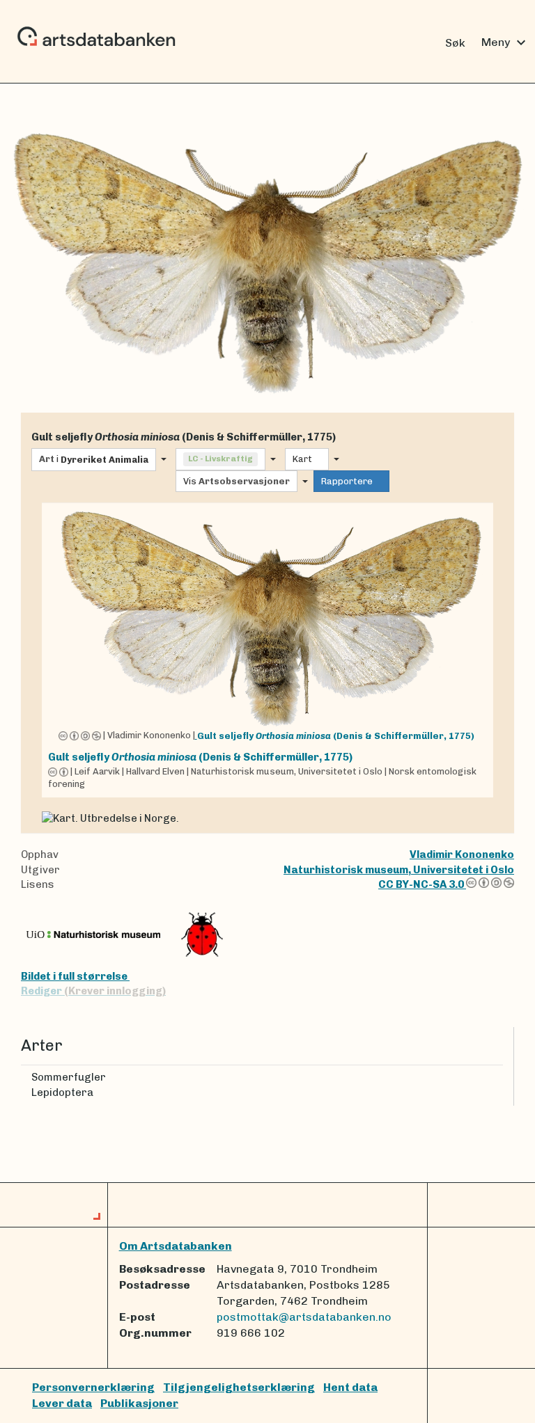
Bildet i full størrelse (75, 976)
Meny (505, 42)
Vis (236, 481)
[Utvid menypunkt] (497, 1077)
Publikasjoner (139, 1403)
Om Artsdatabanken (175, 1246)
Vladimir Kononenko (462, 854)
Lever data (62, 1403)
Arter (42, 1045)
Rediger (93, 991)
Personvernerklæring (93, 1387)
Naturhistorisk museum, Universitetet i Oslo (399, 870)
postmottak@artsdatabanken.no (304, 1316)
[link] (267, 649)
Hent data (350, 1387)
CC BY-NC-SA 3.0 (422, 884)
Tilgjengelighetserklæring (239, 1387)
